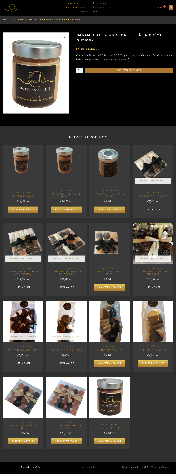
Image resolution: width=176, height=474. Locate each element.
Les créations (102, 7)
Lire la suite (152, 209)
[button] (171, 7)
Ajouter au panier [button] (23, 209)
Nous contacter (88, 467)
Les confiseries (74, 7)
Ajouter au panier (129, 70)
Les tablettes (73, 3)
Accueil (6, 20)
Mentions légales (160, 467)
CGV (38, 467)
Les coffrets (101, 3)
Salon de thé (88, 12)
